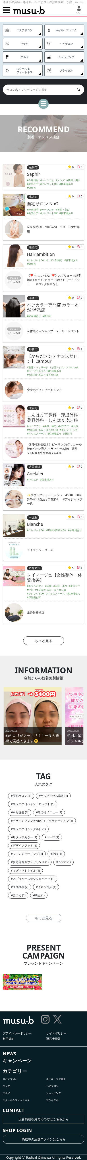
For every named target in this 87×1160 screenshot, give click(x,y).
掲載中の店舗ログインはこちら (43, 1139)
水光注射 (18, 812)
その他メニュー (48, 812)
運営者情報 (53, 1039)
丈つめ (17, 895)
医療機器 (18, 887)
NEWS (9, 1053)
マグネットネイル (24, 870)
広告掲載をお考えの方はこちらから (43, 1119)
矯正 (38, 895)
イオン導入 (45, 887)
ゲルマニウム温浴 (52, 796)
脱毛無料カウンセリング (29, 862)
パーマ (50, 837)
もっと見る (43, 640)
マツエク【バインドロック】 (31, 804)
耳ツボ (62, 862)
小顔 (55, 854)
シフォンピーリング (26, 854)
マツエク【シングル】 (27, 829)
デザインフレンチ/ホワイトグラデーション (41, 821)
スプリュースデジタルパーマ (31, 879)
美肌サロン (20, 796)
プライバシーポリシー (17, 1033)
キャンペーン (17, 1060)
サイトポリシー (56, 1033)
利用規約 (8, 1039)
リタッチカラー (23, 837)
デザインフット (23, 845)
